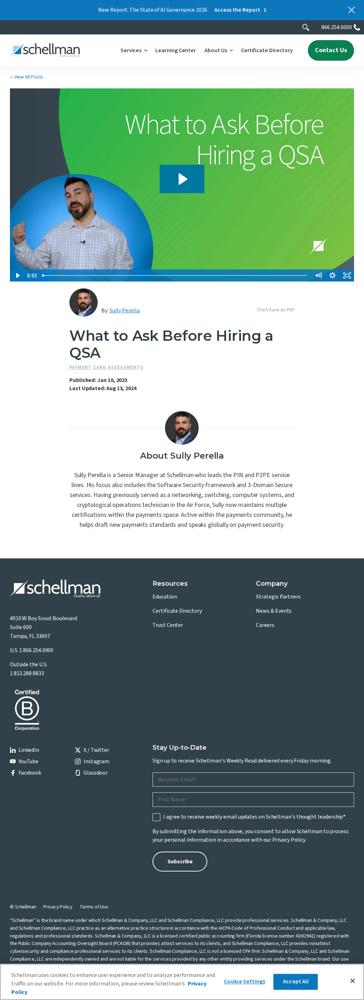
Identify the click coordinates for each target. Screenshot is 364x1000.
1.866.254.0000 (36, 650)
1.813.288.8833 (27, 673)
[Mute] (318, 275)
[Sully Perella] (83, 302)
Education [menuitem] (164, 597)
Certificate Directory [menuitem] (177, 611)
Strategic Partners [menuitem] (278, 597)
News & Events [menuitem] (273, 611)
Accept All (296, 981)
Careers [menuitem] (265, 625)
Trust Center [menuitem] (167, 625)
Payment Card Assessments (106, 367)
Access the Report (237, 10)
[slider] (175, 275)
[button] (133, 50)
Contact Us (331, 50)
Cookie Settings (244, 981)
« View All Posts (26, 77)
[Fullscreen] (347, 275)
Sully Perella (124, 311)
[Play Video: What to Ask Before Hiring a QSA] (182, 179)
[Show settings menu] (333, 275)
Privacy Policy (288, 840)
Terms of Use (94, 907)
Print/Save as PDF (276, 309)
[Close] (352, 981)
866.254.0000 (336, 27)
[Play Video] (17, 275)
